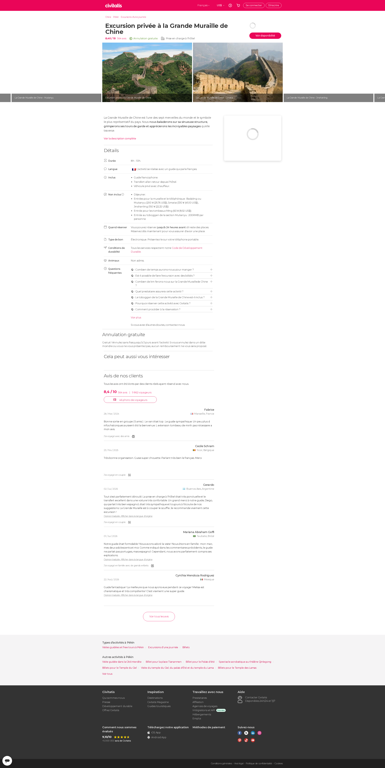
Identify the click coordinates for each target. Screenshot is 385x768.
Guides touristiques (159, 706)
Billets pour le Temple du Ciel (119, 667)
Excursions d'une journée (133, 17)
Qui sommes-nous (113, 697)
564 (119, 38)
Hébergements (201, 714)
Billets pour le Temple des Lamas (237, 667)
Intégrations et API (203, 710)
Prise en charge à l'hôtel (180, 38)
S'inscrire (273, 5)
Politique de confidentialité (259, 763)
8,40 (110, 38)
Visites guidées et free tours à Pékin (123, 647)
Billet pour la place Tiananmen (164, 661)
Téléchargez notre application (168, 727)
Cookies (278, 763)
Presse (106, 702)
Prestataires (199, 697)
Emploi (196, 718)
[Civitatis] (113, 5)
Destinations (155, 697)
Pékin (116, 17)
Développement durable (117, 706)
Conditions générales (221, 763)
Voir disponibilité (265, 35)
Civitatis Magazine (158, 702)
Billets (186, 647)
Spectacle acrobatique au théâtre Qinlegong (245, 661)
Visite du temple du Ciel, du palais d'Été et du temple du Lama (177, 667)
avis (124, 38)
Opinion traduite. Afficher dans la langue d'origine (128, 516)
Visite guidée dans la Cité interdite (122, 661)
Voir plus (136, 317)
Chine (108, 17)
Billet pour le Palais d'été (200, 661)
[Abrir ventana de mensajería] (7, 761)
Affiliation (197, 702)
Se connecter (254, 5)
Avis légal (238, 763)
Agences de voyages (204, 706)
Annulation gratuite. (145, 38)
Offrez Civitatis (110, 710)
